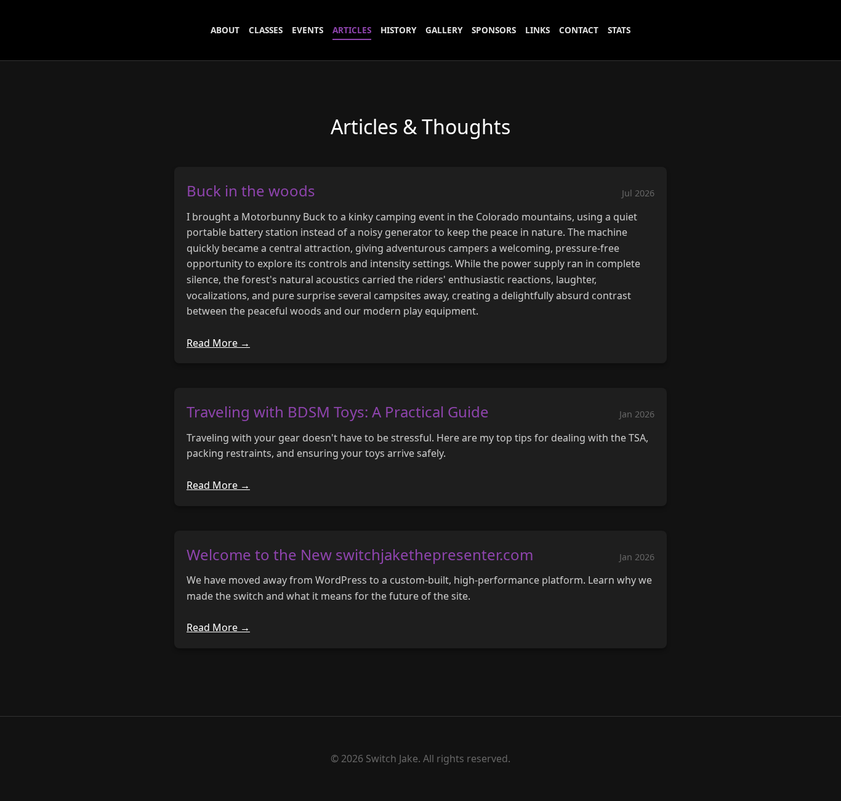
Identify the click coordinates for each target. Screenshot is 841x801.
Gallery (443, 30)
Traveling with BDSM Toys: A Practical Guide (338, 411)
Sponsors (494, 30)
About (225, 30)
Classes (266, 30)
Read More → (218, 343)
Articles (351, 30)
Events (307, 30)
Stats (619, 30)
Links (537, 30)
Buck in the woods (251, 190)
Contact (578, 30)
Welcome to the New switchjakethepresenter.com (360, 554)
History (398, 30)
